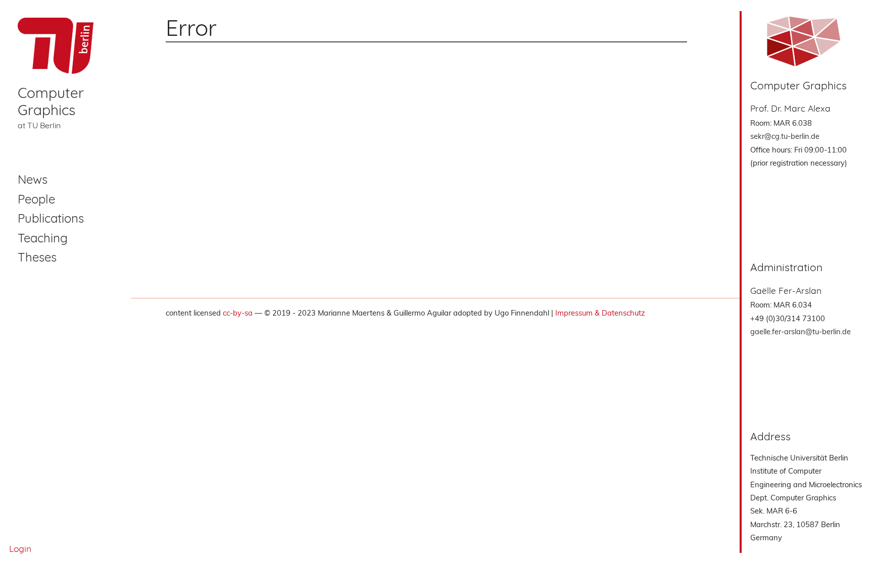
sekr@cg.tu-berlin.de (784, 136)
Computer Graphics (51, 101)
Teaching (43, 237)
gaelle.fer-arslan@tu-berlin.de (800, 331)
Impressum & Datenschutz (600, 313)
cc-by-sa (238, 313)
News (32, 179)
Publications (51, 218)
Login (20, 548)
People (36, 199)
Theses (37, 257)
